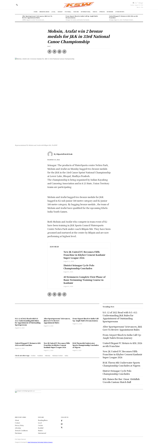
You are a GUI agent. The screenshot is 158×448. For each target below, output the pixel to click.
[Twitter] (61, 427)
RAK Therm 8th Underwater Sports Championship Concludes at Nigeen (86, 345)
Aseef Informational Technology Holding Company (40, 442)
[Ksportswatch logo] (79, 4)
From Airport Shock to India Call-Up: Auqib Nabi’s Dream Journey (82, 17)
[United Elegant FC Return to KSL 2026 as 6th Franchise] (105, 18)
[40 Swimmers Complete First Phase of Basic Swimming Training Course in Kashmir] (55, 280)
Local (49, 46)
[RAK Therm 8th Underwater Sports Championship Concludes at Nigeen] (86, 335)
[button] (17, 5)
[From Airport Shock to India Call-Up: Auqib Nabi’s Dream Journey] (61, 18)
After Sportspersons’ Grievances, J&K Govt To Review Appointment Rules (37, 17)
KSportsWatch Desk (64, 154)
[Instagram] (61, 424)
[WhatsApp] (59, 51)
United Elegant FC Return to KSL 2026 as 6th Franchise (123, 17)
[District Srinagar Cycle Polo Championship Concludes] (55, 268)
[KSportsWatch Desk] (50, 154)
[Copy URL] (64, 51)
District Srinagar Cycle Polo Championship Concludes (79, 267)
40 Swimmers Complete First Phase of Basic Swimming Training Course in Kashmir (84, 279)
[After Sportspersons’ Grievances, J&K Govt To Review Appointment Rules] (18, 18)
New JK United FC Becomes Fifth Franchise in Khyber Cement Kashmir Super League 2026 (84, 254)
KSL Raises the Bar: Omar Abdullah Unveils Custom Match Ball (121, 380)
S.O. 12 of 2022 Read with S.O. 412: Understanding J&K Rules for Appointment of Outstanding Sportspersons (28, 321)
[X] (54, 51)
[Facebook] (49, 51)
